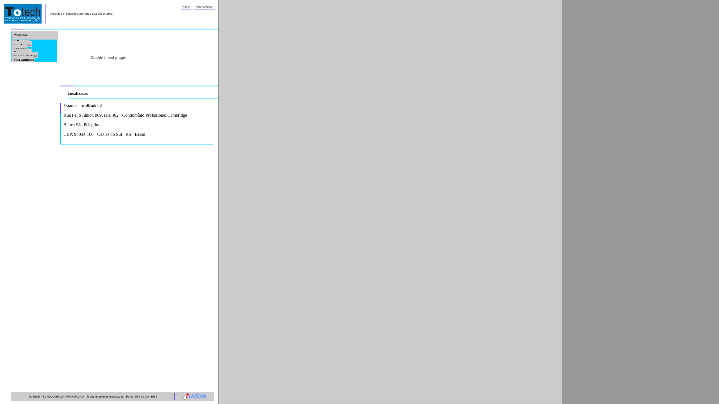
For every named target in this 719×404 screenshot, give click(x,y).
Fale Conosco (204, 6)
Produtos (21, 35)
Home (186, 6)
